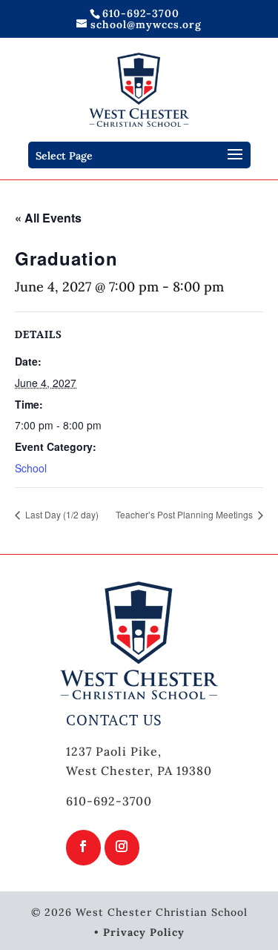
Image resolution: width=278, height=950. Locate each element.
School (31, 468)
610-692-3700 (140, 13)
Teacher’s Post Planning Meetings (185, 514)
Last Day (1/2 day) (61, 514)
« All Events (48, 217)
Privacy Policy (144, 932)
